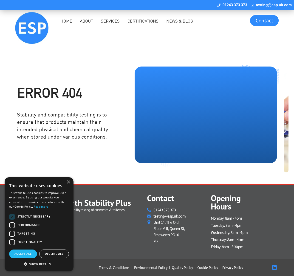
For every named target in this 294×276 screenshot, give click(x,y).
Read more (41, 207)
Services (110, 21)
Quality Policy (182, 267)
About (86, 21)
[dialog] (39, 224)
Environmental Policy (150, 267)
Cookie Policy (207, 267)
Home (66, 21)
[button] (39, 264)
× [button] (68, 182)
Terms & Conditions (114, 267)
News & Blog (179, 21)
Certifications (142, 21)
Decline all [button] (54, 254)
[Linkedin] (274, 267)
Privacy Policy (232, 267)
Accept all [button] (23, 254)
